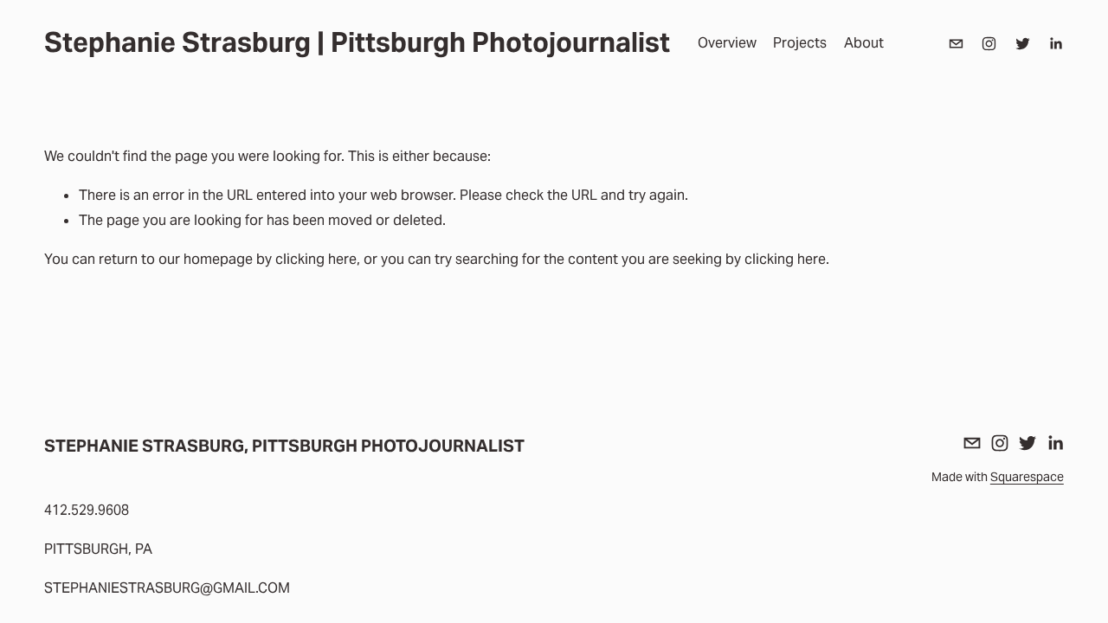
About (864, 43)
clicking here (316, 259)
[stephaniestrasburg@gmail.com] (956, 43)
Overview (727, 43)
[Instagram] (989, 43)
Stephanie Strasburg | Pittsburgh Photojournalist (357, 42)
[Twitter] (1023, 43)
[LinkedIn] (1055, 43)
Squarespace (1027, 477)
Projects (800, 43)
